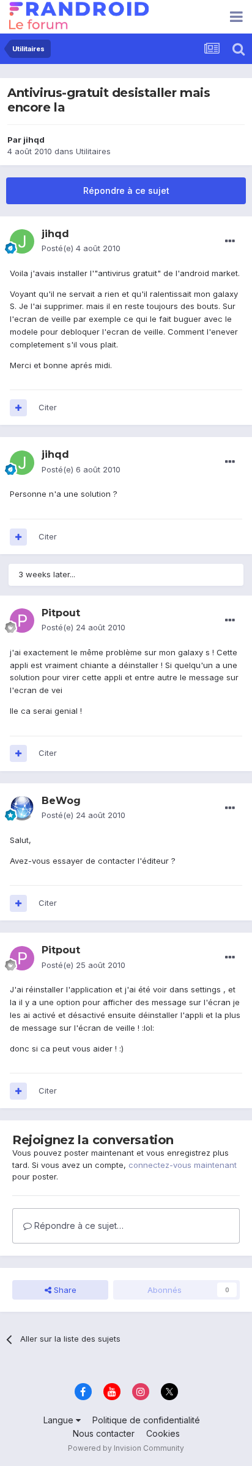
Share (63, 1290)
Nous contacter (104, 1433)
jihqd (34, 139)
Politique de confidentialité (146, 1420)
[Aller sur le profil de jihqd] (22, 241)
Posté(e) (81, 248)
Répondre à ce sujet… (78, 1225)
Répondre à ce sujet (126, 190)
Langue (59, 1420)
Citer (48, 407)
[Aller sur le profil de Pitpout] (22, 620)
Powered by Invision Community (126, 1448)
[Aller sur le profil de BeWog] (22, 808)
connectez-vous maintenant (182, 1165)
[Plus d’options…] (230, 241)
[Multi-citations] (18, 407)
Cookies (163, 1433)
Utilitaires (93, 151)
